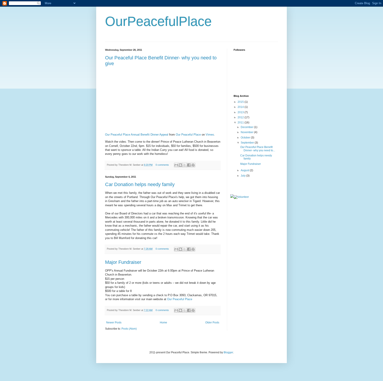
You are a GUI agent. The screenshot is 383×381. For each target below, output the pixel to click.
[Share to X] (184, 165)
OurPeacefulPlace (158, 21)
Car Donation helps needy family (140, 184)
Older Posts (212, 322)
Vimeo (210, 134)
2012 (241, 117)
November (247, 132)
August (245, 170)
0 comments (162, 164)
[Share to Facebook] (189, 165)
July (243, 175)
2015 (241, 101)
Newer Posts (113, 322)
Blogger (228, 352)
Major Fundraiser (123, 262)
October (246, 137)
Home (163, 322)
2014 (241, 107)
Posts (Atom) (129, 328)
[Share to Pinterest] (193, 165)
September (248, 142)
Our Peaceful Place (188, 134)
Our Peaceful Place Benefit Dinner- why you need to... (257, 149)
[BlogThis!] (180, 165)
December (247, 127)
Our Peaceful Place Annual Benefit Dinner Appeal (136, 134)
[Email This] (176, 165)
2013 (241, 112)
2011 (241, 122)
